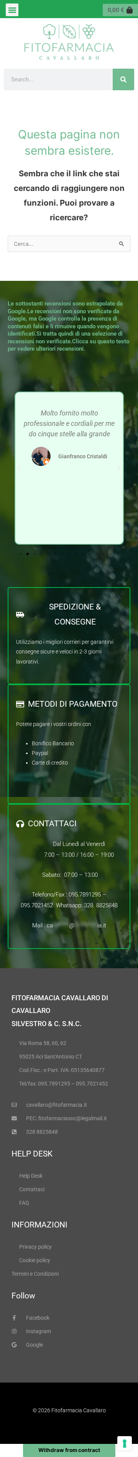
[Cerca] (123, 79)
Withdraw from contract (69, 1450)
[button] (12, 9)
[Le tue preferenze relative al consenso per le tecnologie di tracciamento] (124, 1443)
